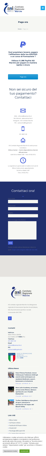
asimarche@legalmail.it (25, 123)
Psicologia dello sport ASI (17, 431)
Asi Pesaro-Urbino (14, 423)
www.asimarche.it (27, 118)
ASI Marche (25, 383)
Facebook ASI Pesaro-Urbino (18, 425)
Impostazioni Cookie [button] (10, 451)
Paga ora (23, 77)
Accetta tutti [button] (24, 451)
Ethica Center (13, 420)
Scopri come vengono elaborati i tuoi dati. (25, 250)
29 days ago (18, 383)
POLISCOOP (12, 428)
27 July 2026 (18, 396)
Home (20, 29)
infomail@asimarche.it (25, 116)
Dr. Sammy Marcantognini (17, 433)
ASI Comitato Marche (26, 121)
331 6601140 (23, 134)
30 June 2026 (18, 409)
